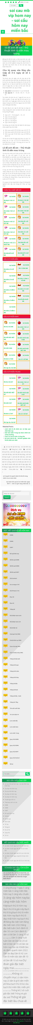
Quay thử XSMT (14, 752)
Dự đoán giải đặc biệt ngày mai (14, 964)
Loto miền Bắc (14, 721)
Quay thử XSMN (14, 745)
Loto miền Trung (14, 733)
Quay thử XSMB (14, 739)
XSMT (11, 547)
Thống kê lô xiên (14, 671)
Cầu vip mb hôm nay (10, 791)
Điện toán (7, 821)
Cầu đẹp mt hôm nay (11, 794)
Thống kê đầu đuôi (15, 659)
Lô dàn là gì (12, 980)
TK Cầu (6, 824)
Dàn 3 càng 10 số (20, 934)
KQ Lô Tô (7, 830)
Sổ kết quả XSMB (14, 560)
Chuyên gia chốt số (10, 799)
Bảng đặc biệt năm (14, 921)
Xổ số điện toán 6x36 (15, 615)
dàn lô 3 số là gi (6, 462)
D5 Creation (20, 1021)
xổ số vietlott (13, 578)
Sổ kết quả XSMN (14, 566)
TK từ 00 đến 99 (14, 715)
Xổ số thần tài (13, 628)
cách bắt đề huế (25, 452)
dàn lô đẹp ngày (23, 464)
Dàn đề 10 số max (14, 960)
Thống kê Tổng (14, 702)
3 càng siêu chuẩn (20, 894)
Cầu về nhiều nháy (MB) (16, 653)
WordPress (16, 1022)
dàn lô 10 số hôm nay (24, 459)
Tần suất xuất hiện (15, 708)
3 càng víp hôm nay (14, 897)
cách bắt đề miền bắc (18, 457)
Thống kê (12, 609)
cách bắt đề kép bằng (18, 454)
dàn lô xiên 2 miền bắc (18, 467)
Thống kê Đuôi (14, 690)
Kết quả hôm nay (9, 813)
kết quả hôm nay (14, 554)
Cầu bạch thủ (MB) (15, 634)
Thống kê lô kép (14, 677)
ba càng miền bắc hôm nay (16, 901)
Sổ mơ (11, 764)
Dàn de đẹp (8, 953)
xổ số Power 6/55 (14, 591)
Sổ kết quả (8, 819)
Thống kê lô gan (14, 665)
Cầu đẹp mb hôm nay (11, 788)
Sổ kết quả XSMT (14, 572)
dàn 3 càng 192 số (7, 938)
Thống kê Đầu (13, 684)
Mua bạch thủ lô (14, 983)
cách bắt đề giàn (15, 452)
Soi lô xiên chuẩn (7, 990)
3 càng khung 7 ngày (13, 887)
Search (7, 497)
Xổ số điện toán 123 (15, 622)
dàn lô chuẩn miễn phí (11, 464)
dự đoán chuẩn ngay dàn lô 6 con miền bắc (17, 853)
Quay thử (7, 832)
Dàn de (11, 940)
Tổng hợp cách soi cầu (11, 802)
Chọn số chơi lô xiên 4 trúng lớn (15, 436)
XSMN (11, 541)
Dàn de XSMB (18, 947)
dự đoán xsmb (13, 971)
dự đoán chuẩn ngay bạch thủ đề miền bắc (17, 846)
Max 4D (12, 603)
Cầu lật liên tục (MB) (15, 640)
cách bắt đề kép (7, 454)
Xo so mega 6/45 (14, 584)
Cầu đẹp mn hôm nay (11, 797)
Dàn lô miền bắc (10, 956)
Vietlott (7, 816)
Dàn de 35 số (15, 943)
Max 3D (12, 597)
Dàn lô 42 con (20, 953)
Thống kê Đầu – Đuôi (15, 696)
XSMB (11, 535)
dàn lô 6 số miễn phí (18, 462)
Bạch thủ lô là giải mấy (13, 909)
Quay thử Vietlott (15, 758)
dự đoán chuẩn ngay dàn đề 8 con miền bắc (17, 860)
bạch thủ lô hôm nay (17, 905)
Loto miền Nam (14, 727)
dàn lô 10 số (13, 459)
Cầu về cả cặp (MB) (15, 646)
